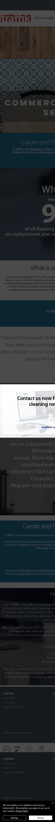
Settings (14, 817)
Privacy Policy (22, 811)
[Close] (51, 804)
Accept (41, 817)
